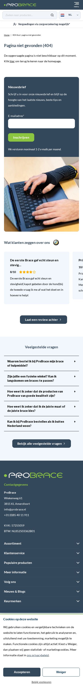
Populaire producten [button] (18, 562)
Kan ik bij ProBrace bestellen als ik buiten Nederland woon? (41, 423)
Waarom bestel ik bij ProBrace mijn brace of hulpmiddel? (41, 363)
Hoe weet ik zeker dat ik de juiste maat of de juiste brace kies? (41, 408)
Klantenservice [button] (14, 553)
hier (12, 61)
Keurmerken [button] (12, 601)
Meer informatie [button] (15, 572)
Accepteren (22, 672)
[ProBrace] (20, 4)
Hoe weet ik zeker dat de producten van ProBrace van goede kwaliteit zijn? (41, 393)
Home (6, 35)
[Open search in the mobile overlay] (29, 15)
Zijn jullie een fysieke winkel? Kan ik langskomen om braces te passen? (41, 378)
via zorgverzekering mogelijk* (44, 24)
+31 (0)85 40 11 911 (16, 515)
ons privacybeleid (38, 655)
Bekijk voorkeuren (41, 682)
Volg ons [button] (10, 582)
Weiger (61, 672)
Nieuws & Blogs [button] (14, 591)
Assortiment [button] (12, 543)
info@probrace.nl (15, 509)
